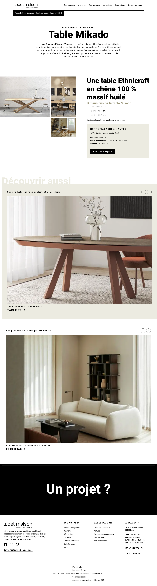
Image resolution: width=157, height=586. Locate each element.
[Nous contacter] (78, 500)
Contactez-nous (132, 553)
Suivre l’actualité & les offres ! (18, 550)
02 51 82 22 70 (134, 548)
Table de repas (42, 13)
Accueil (18, 13)
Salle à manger (28, 13)
